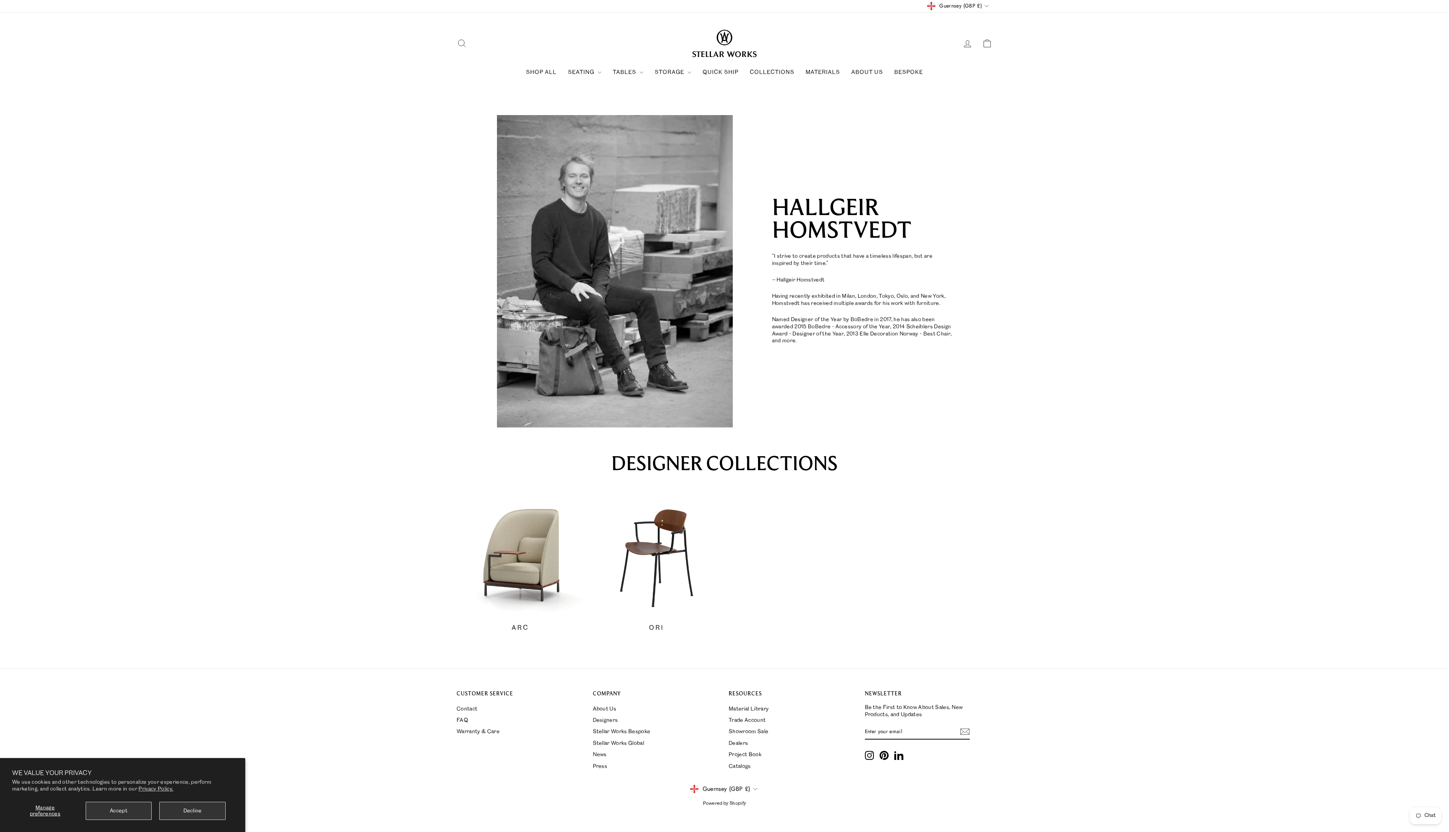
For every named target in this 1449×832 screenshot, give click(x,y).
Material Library (749, 709)
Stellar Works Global (619, 743)
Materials (823, 72)
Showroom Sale (748, 731)
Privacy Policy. (155, 789)
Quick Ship (720, 72)
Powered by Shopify (724, 803)
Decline (192, 811)
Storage (670, 72)
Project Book (745, 754)
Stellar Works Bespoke (622, 731)
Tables (625, 72)
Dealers (738, 743)
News (600, 754)
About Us (867, 72)
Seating (582, 72)
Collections (772, 72)
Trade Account (747, 720)
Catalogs (740, 766)
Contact (467, 709)
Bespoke (908, 72)
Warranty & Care (478, 731)
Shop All (541, 72)
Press (600, 766)
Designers (605, 720)
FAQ (462, 720)
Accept (119, 811)
